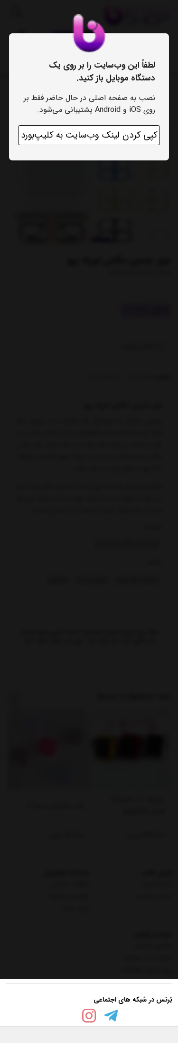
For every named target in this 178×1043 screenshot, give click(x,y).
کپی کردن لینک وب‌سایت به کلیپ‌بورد (89, 135)
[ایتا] (67, 1017)
